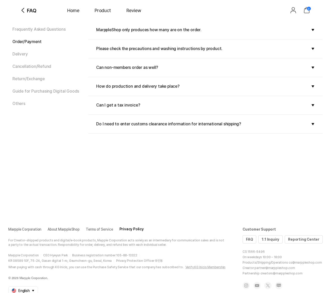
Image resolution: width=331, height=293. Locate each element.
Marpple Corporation (24, 229)
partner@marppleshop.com (274, 268)
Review (133, 10)
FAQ (249, 239)
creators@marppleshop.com (281, 273)
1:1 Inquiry (270, 239)
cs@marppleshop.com (305, 262)
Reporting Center (303, 239)
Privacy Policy (131, 229)
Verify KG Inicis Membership (205, 267)
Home (73, 10)
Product (103, 10)
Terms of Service (99, 229)
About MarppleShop (64, 229)
